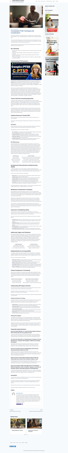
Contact (57, 1)
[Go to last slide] (11, 426)
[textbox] (51, 35)
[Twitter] (13, 446)
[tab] (24, 434)
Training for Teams (49, 1)
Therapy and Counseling (14, 29)
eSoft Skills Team (19, 393)
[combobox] (51, 35)
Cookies (11, 442)
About (54, 1)
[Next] (40, 426)
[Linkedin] (10, 446)
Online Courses (43, 1)
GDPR (14, 442)
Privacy (17, 442)
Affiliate (26, 442)
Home (37, 1)
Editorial (23, 442)
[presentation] (18, 423)
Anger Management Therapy (17, 430)
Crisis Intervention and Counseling (15, 411)
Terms (20, 442)
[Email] (22, 404)
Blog (39, 1)
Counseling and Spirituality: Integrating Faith (36, 411)
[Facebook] (15, 446)
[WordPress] (12, 446)
